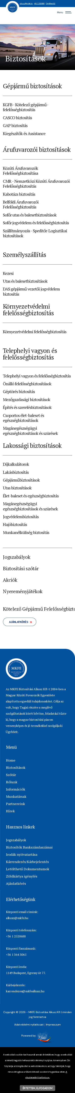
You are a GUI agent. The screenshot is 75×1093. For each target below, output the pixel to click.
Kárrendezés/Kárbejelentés (27, 861)
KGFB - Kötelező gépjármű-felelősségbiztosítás (25, 107)
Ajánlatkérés (18, 622)
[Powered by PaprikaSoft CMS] (45, 1035)
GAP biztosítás (15, 125)
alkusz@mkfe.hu (26, 3)
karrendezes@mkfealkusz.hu (25, 991)
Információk (15, 789)
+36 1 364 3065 (16, 954)
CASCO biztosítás (17, 117)
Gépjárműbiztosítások (21, 480)
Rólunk (11, 782)
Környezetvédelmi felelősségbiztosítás (34, 331)
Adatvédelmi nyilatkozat (29, 1024)
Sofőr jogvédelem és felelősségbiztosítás (36, 222)
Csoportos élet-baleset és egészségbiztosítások (23, 418)
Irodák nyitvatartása (21, 854)
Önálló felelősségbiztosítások (27, 383)
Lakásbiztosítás (16, 472)
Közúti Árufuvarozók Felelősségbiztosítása (20, 170)
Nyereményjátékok (22, 591)
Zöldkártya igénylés (21, 876)
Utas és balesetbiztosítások (25, 281)
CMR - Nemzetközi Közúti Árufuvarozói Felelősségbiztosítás (36, 183)
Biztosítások (15, 767)
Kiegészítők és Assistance (24, 133)
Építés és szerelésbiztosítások (27, 407)
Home (10, 760)
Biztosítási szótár (20, 568)
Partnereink (15, 803)
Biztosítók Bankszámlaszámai (29, 847)
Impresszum (53, 1024)
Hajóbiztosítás (15, 524)
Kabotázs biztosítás (19, 194)
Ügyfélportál (50, 3)
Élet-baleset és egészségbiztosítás (30, 496)
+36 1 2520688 (39, 3)
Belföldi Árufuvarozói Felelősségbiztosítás (21, 204)
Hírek (10, 811)
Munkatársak (16, 796)
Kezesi (8, 273)
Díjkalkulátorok (16, 464)
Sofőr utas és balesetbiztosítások (30, 215)
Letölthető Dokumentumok (27, 869)
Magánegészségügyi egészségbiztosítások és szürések (30, 430)
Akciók (10, 580)
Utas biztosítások (17, 488)
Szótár (11, 774)
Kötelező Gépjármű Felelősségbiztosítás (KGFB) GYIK (37, 609)
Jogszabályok (16, 557)
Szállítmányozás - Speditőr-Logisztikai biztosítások (35, 233)
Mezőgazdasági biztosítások (26, 399)
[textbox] (37, 86)
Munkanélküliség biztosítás (26, 532)
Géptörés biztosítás (19, 391)
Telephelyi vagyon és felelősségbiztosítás (37, 376)
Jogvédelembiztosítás (21, 516)
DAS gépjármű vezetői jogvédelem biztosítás (31, 291)
